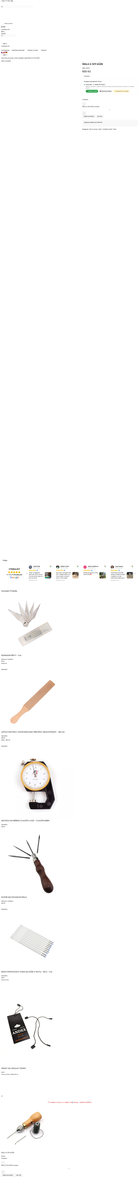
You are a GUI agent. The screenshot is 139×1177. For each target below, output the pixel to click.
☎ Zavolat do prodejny (105, 91)
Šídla (114, 129)
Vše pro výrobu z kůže (95, 129)
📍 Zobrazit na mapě (92, 91)
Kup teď (99, 116)
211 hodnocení (17, 574)
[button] (135, 573)
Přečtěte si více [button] (33, 580)
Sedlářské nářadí (107, 129)
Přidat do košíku (89, 116)
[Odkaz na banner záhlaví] (69, 588)
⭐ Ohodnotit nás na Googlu (121, 91)
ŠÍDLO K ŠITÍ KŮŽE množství (90, 106)
